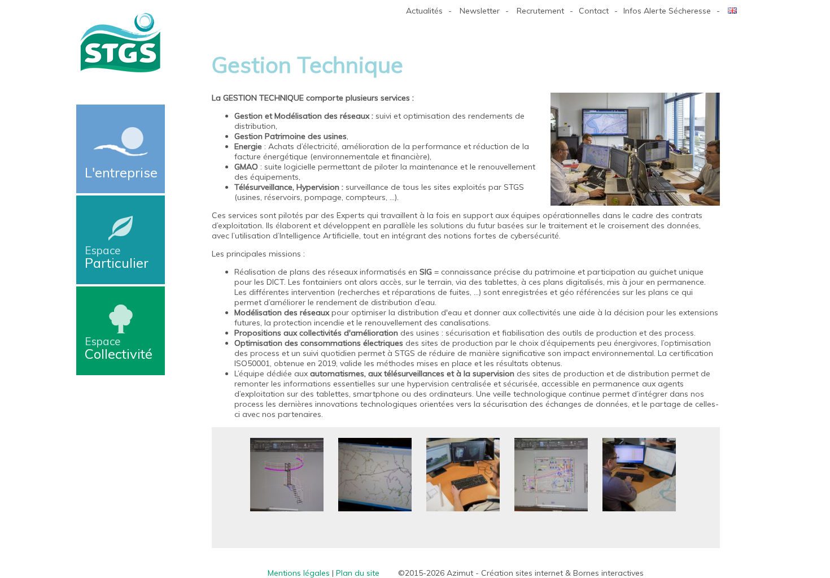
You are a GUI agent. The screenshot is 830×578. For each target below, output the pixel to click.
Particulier (116, 257)
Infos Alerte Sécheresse (667, 11)
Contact (594, 11)
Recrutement (540, 11)
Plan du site (357, 573)
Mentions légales (299, 573)
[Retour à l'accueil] (120, 71)
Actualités (424, 11)
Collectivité (118, 348)
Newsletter (480, 11)
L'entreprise (121, 172)
